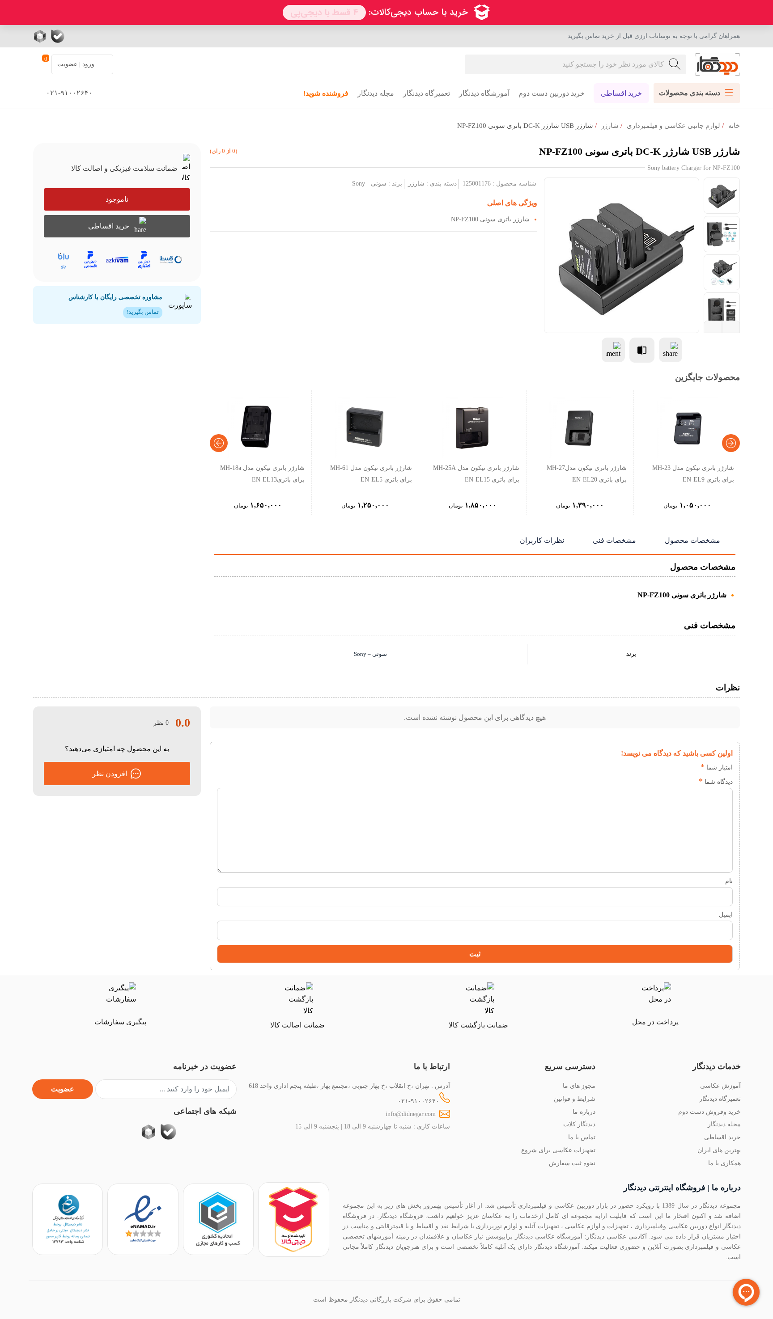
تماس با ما (581, 1137)
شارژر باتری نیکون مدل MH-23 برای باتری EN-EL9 (693, 473)
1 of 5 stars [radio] (690, 767)
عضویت (62, 1089)
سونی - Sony (369, 183)
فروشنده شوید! (325, 93)
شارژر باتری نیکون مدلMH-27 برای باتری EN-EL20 (587, 473)
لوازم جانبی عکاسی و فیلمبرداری (673, 125)
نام (729, 880)
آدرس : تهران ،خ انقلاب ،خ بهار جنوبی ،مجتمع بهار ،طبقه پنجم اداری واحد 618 (349, 1085)
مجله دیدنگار (375, 93)
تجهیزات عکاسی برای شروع (558, 1150)
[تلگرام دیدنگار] (93, 36)
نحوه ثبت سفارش (572, 1163)
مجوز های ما (579, 1085)
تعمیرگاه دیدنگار (426, 93)
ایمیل (726, 914)
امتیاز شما (717, 767)
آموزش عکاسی (720, 1085)
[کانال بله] (58, 36)
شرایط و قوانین (574, 1098)
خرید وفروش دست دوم (709, 1111)
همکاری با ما (724, 1163)
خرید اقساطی (621, 93)
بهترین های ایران (719, 1150)
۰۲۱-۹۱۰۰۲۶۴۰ (418, 1100)
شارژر (610, 125)
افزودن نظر (109, 774)
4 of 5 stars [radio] (650, 767)
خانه (734, 125)
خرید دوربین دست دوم (551, 93)
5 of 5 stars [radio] (636, 767)
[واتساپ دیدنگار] (76, 36)
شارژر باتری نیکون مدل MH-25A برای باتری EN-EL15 (476, 473)
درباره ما (584, 1111)
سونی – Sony (370, 654)
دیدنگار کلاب (579, 1124)
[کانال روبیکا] (41, 36)
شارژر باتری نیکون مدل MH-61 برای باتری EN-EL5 (371, 473)
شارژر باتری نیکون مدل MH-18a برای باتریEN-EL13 (262, 473)
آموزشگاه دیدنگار (484, 93)
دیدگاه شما (716, 782)
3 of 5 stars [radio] (663, 767)
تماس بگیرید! (143, 312)
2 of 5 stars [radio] (677, 767)
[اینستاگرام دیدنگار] (111, 36)
